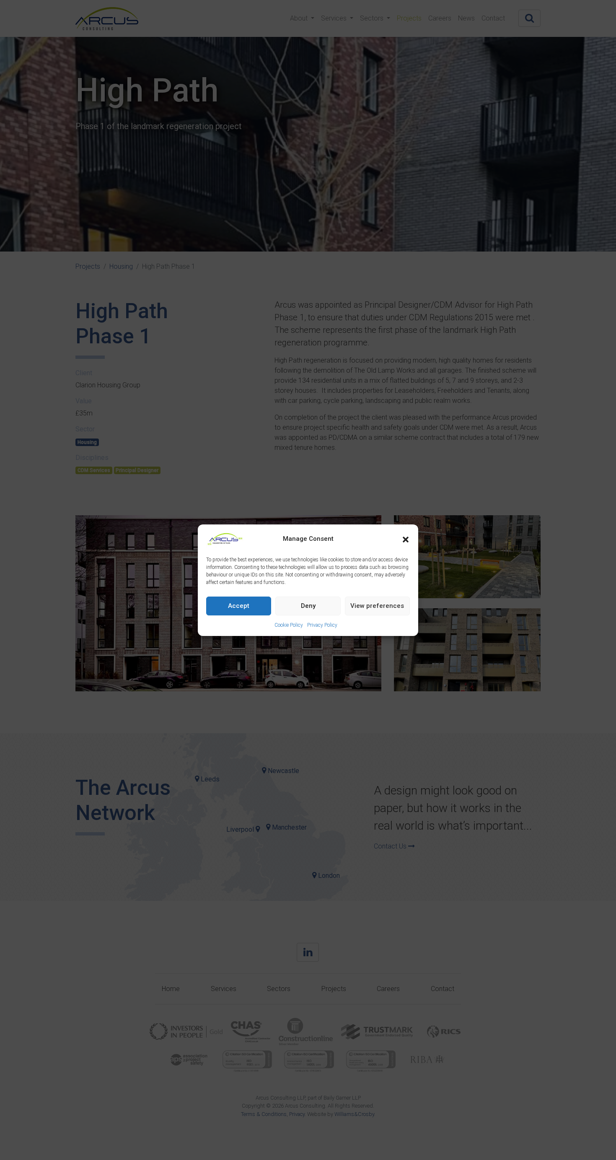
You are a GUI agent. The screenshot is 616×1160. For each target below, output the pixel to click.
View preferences (377, 606)
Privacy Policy (322, 625)
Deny (308, 606)
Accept (238, 606)
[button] (405, 539)
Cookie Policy (288, 625)
